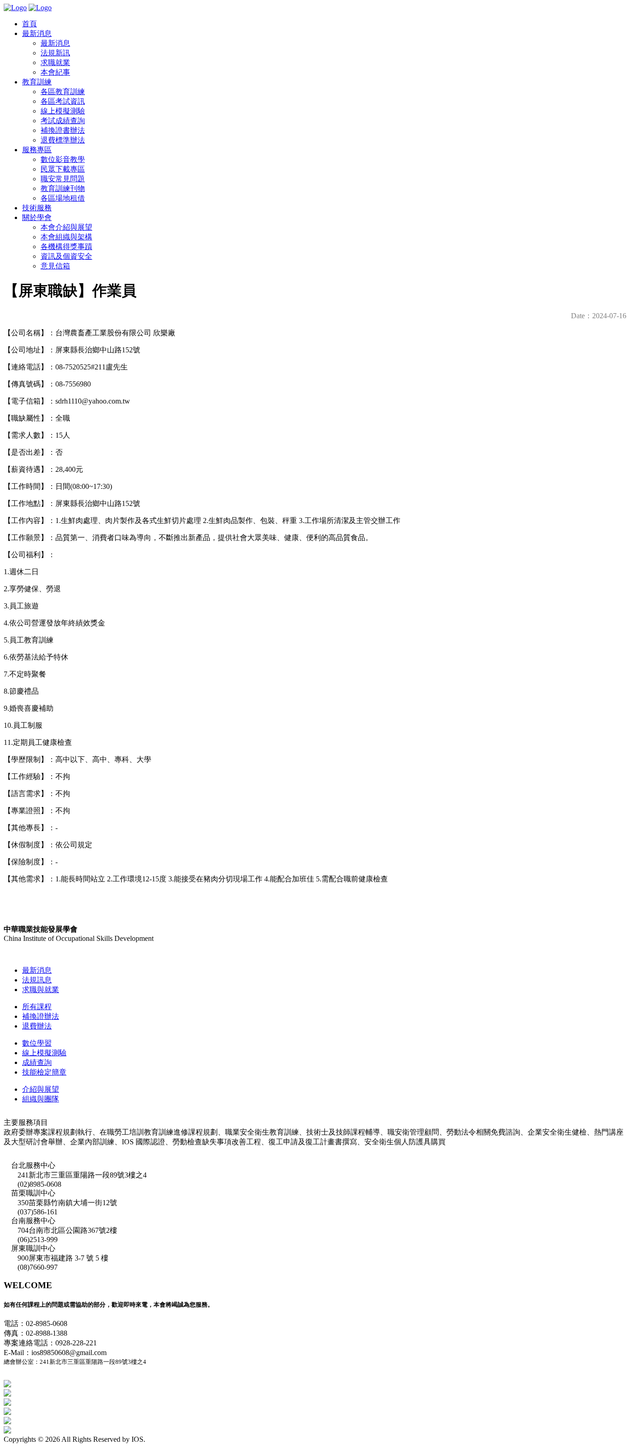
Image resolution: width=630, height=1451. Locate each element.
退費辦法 (37, 1026)
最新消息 (37, 970)
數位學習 (37, 1043)
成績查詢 (37, 1062)
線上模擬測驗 (44, 1053)
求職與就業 (40, 989)
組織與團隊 (40, 1099)
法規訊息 (37, 980)
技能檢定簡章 (44, 1072)
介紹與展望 (40, 1089)
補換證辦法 (40, 1016)
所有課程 (37, 1007)
